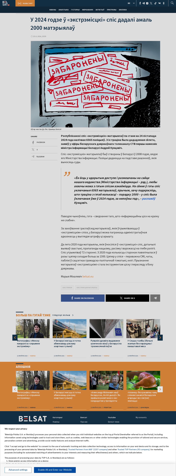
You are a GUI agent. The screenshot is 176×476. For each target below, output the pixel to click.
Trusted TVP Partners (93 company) (133, 449)
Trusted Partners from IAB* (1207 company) (88, 449)
